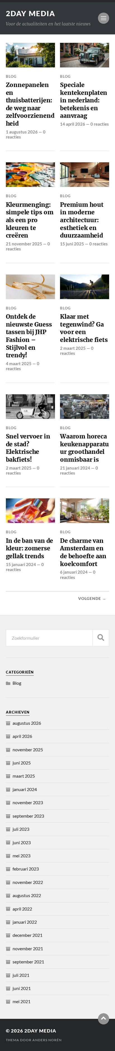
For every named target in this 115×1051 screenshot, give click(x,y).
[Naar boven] (103, 1018)
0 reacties (99, 123)
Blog (11, 76)
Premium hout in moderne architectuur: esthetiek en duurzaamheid (81, 220)
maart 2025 (24, 775)
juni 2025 (22, 762)
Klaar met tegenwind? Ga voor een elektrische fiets (83, 328)
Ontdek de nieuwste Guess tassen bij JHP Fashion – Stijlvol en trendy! (29, 336)
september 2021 (28, 961)
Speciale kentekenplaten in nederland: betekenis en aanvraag (83, 100)
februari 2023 (26, 868)
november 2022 (28, 882)
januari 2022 (25, 922)
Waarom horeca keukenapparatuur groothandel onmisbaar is (84, 448)
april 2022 (22, 908)
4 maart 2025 (19, 363)
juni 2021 (22, 988)
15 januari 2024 (21, 564)
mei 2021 (21, 1001)
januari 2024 (25, 789)
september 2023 (28, 815)
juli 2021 (21, 975)
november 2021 (28, 948)
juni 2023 (22, 842)
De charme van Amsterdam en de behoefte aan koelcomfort (83, 552)
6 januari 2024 (74, 571)
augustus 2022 (27, 895)
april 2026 (22, 736)
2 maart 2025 (73, 348)
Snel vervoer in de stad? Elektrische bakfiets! (28, 448)
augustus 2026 (27, 723)
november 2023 (28, 802)
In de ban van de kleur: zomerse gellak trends (29, 548)
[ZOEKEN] (100, 637)
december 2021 (27, 935)
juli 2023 (21, 829)
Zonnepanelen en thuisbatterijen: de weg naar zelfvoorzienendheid (30, 104)
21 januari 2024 (75, 467)
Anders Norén (47, 1040)
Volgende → (92, 598)
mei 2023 (21, 855)
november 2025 (28, 749)
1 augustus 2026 (22, 131)
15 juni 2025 (72, 243)
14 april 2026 (72, 123)
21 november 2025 (24, 243)
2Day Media (30, 13)
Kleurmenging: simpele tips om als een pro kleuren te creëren (30, 220)
